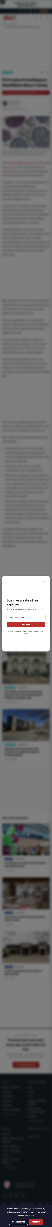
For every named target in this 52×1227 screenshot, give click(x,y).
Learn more (29, 1215)
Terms (35, 631)
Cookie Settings (18, 1222)
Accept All (36, 1222)
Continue (26, 624)
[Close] (43, 581)
